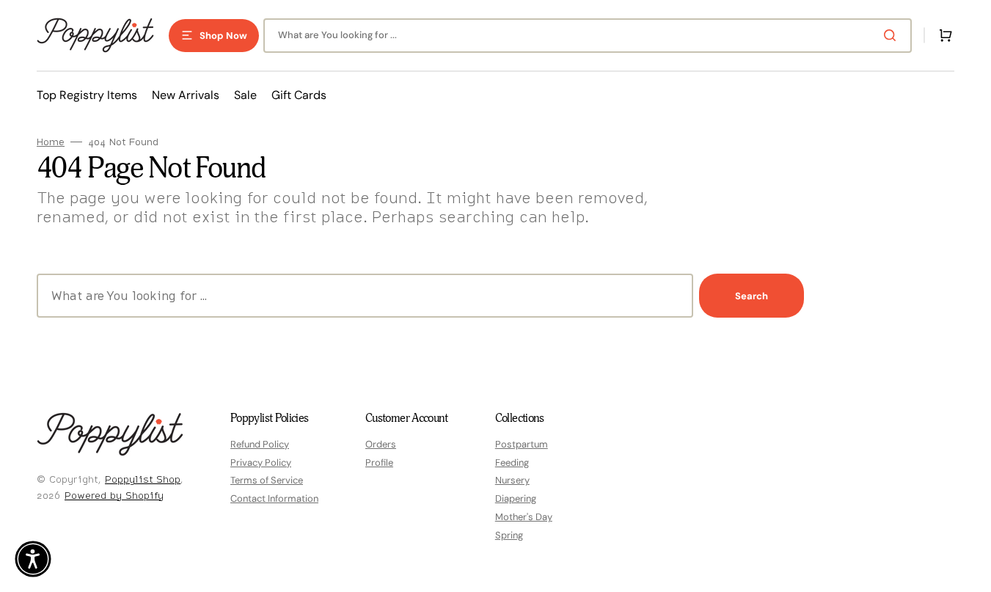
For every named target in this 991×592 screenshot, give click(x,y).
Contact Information (274, 498)
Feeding (512, 462)
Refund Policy (259, 444)
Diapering (515, 498)
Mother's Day (523, 517)
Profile (379, 462)
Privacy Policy (260, 462)
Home (51, 142)
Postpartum (521, 444)
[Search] (893, 35)
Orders (380, 444)
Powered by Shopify (114, 495)
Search (751, 296)
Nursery (512, 480)
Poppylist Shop (142, 479)
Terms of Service (266, 480)
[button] (943, 35)
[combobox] (587, 35)
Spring (509, 535)
